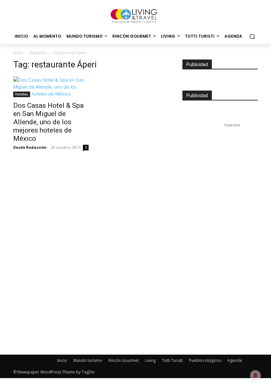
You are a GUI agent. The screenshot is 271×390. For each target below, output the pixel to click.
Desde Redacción (30, 147)
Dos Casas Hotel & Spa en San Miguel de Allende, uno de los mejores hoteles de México (48, 121)
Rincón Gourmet (123, 360)
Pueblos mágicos (205, 360)
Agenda (234, 360)
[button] (252, 36)
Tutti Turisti (172, 360)
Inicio (18, 53)
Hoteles (21, 94)
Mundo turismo (87, 360)
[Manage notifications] (255, 375)
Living (150, 360)
